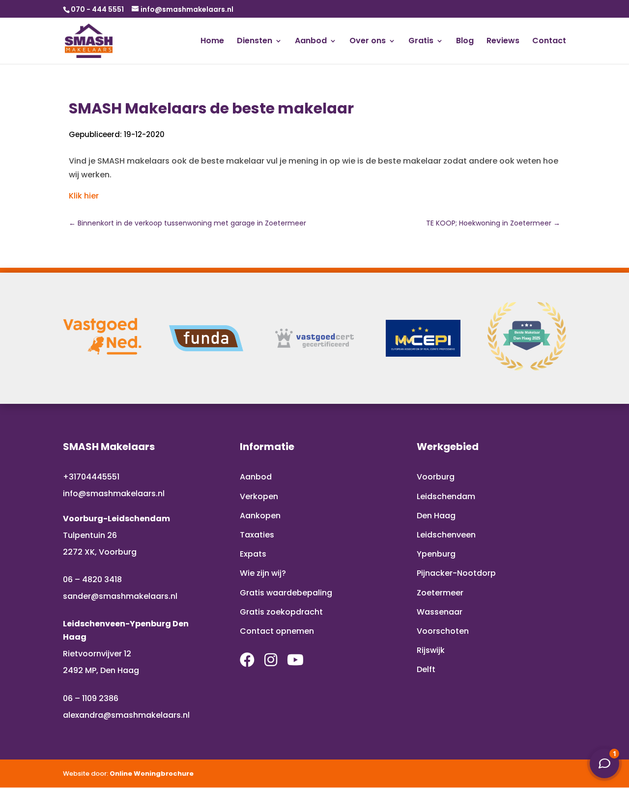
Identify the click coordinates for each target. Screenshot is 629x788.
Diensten (254, 41)
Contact (549, 41)
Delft (426, 669)
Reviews (502, 41)
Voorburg (436, 476)
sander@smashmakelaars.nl (120, 596)
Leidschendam (446, 496)
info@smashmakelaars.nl (114, 493)
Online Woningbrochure (152, 773)
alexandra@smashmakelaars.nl (126, 715)
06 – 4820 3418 (92, 579)
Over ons (367, 41)
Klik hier (84, 195)
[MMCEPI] (423, 338)
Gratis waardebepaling (286, 592)
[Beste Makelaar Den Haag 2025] (526, 367)
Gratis (420, 41)
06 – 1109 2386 (90, 698)
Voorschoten (443, 631)
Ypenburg (436, 554)
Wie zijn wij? (263, 573)
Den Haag (436, 515)
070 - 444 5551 (97, 9)
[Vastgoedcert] (314, 338)
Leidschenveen (446, 534)
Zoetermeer (440, 592)
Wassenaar (439, 612)
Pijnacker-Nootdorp (456, 573)
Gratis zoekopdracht (281, 612)
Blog (465, 41)
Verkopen (259, 496)
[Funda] (206, 338)
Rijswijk (431, 650)
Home (212, 41)
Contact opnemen (277, 631)
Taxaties (257, 534)
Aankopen (260, 515)
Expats (253, 554)
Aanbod (311, 41)
